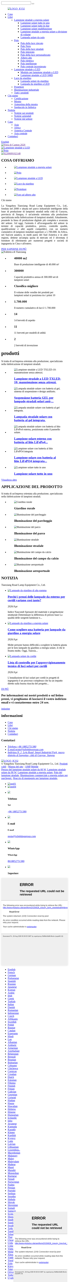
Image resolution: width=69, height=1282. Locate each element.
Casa (10, 14)
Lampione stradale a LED (27, 69)
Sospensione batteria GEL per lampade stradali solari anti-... (34, 399)
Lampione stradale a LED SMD (37, 75)
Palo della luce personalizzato (35, 55)
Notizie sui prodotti (24, 113)
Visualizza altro (9, 479)
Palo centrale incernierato (33, 66)
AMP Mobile (31, 766)
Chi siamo (13, 95)
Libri (10, 17)
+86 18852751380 (17, 811)
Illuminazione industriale (26, 89)
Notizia (11, 110)
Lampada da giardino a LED (35, 84)
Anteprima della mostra (26, 104)
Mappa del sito (15, 766)
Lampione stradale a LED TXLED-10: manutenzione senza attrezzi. (37, 380)
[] (33, 3)
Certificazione (21, 98)
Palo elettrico (27, 60)
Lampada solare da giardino (35, 81)
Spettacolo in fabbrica (25, 107)
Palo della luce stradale (32, 49)
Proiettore (19, 87)
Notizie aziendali (22, 116)
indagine (5, 708)
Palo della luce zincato (32, 43)
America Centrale (23, 130)
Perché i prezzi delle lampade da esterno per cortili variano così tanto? (36, 598)
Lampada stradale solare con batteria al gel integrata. (33, 418)
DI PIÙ (5, 689)
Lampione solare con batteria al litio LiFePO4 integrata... (35, 459)
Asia (16, 124)
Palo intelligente (29, 63)
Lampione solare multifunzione (36, 28)
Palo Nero (26, 46)
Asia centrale (20, 133)
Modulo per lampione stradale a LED (39, 72)
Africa (17, 127)
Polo (16, 40)
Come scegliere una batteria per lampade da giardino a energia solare (36, 631)
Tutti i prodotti (21, 92)
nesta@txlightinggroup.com (22, 836)
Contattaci (13, 136)
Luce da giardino (22, 78)
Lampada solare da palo (33, 37)
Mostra (17, 101)
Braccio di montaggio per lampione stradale (35, 778)
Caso (10, 121)
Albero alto (26, 57)
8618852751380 (16, 861)
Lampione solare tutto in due (35, 25)
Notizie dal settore (23, 119)
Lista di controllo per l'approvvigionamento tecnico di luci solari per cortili (36, 664)
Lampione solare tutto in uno (35, 22)
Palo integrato (27, 52)
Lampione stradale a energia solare (31, 20)
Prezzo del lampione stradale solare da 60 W (23, 769)
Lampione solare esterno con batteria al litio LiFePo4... (33, 440)
